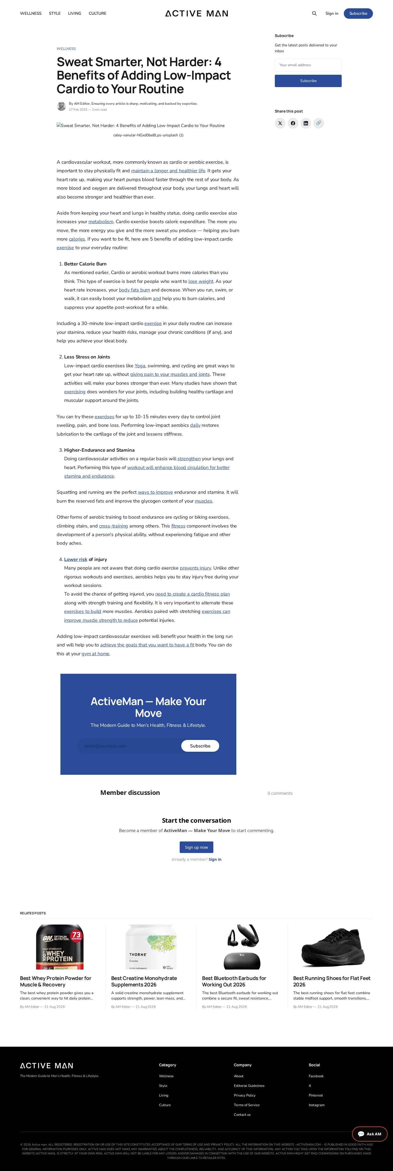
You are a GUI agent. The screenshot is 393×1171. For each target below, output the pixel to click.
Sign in (332, 13)
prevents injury (195, 568)
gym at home (95, 653)
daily (195, 425)
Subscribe (358, 13)
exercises (104, 416)
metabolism (100, 221)
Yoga (140, 365)
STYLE (55, 13)
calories (77, 239)
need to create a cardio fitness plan (192, 594)
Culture (165, 1105)
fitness (178, 526)
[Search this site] (314, 13)
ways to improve (155, 492)
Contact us (242, 1114)
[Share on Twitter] (280, 123)
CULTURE (97, 13)
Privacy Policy (245, 1095)
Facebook (316, 1076)
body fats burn (134, 290)
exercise (65, 247)
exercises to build (82, 611)
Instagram (317, 1105)
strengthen (189, 458)
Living (163, 1095)
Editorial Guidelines (249, 1085)
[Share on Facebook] (293, 123)
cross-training (113, 526)
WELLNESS (30, 13)
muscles (203, 501)
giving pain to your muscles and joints (170, 374)
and (157, 298)
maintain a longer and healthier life (168, 170)
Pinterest (316, 1095)
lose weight (200, 281)
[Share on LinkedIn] (305, 123)
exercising (74, 391)
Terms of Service (247, 1105)
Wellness (66, 48)
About (239, 1076)
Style (163, 1085)
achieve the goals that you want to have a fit (147, 645)
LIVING (74, 13)
